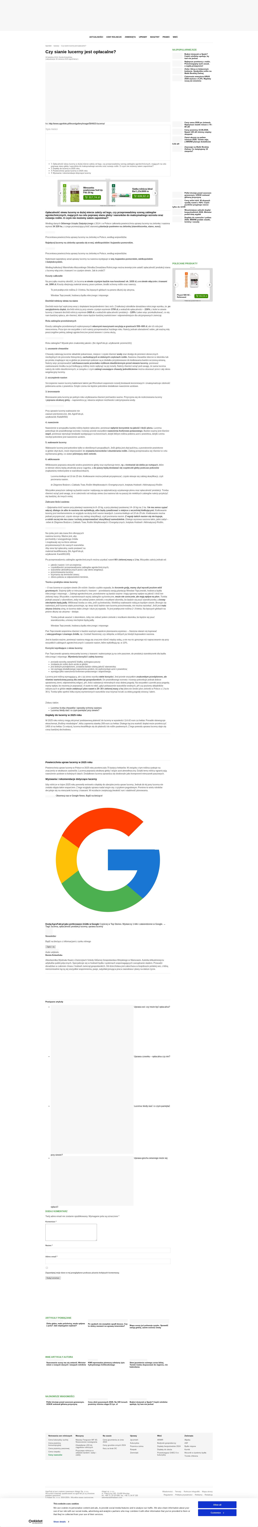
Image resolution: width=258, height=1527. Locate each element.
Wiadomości (167, 1492)
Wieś (175, 37)
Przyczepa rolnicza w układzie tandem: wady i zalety (86, 1452)
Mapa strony (207, 1492)
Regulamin (168, 1495)
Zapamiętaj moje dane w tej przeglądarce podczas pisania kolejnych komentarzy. (82, 1273)
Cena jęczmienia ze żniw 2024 (113, 1441)
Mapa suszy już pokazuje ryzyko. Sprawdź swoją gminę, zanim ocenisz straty (149, 1326)
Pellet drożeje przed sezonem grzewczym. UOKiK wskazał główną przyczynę (65, 1403)
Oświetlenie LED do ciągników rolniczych (84, 1446)
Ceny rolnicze (114, 37)
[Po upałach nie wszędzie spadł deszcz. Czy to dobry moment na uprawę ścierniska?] (108, 1321)
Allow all (217, 1505)
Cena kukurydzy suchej (58, 1440)
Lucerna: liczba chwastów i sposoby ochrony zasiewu (76, 708)
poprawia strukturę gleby (58, 400)
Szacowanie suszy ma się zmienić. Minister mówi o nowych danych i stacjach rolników (66, 1364)
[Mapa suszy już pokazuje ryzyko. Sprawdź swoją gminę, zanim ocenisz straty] (149, 1322)
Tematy (178, 1492)
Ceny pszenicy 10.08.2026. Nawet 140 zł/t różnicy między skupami (197, 132)
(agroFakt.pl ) (73, 59)
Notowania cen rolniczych (60, 1436)
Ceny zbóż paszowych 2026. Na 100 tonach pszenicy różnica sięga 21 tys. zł (108, 1403)
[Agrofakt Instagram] (197, 37)
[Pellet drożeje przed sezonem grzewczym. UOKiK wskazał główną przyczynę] (53, 1399)
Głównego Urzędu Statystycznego (77, 223)
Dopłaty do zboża (164, 1449)
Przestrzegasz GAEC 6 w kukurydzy (168, 1454)
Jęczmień (134, 1440)
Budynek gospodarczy (166, 1443)
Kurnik (187, 1449)
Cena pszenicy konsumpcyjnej (54, 1444)
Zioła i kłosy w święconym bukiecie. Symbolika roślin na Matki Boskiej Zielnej (198, 71)
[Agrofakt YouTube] (204, 37)
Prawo (166, 37)
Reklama (198, 1495)
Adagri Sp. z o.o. (82, 1491)
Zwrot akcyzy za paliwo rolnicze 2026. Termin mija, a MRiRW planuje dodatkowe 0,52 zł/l (191, 140)
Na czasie (107, 1436)
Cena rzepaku (54, 1452)
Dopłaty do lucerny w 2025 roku (66, 168)
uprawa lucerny (95, 926)
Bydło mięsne (190, 1446)
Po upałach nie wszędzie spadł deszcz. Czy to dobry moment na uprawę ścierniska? (108, 1325)
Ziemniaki (134, 1453)
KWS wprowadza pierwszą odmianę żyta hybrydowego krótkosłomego (106, 1364)
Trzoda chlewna (191, 1456)
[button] (210, 37)
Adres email (51, 1257)
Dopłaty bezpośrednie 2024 (169, 1446)
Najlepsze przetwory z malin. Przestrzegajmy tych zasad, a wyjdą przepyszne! (197, 63)
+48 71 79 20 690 (112, 1495)
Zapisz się (50, 947)
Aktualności (96, 37)
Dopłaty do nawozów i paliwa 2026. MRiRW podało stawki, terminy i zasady (197, 219)
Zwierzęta (130, 37)
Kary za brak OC (110, 1448)
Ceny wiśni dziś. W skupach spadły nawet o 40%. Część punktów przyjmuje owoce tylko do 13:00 (191, 203)
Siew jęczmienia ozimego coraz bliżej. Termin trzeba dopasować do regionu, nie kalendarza (149, 1365)
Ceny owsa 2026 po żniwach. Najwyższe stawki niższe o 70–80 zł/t (198, 124)
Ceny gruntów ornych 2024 (114, 1445)
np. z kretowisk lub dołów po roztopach (139, 465)
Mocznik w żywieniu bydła (195, 1453)
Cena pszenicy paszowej (58, 1448)
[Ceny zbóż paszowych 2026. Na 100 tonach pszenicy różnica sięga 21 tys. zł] (98, 1399)
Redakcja (209, 1495)
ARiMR (160, 1440)
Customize (216, 1512)
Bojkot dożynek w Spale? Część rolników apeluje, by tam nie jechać (148, 1403)
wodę (119, 354)
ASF (186, 1443)
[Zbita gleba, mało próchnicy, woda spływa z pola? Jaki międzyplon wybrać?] (54, 1320)
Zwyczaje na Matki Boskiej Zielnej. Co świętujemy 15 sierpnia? (196, 149)
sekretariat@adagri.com (112, 1497)
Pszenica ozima (136, 1446)
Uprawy (143, 37)
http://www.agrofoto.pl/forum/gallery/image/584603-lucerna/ (77, 123)
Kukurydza (134, 1443)
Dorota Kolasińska (65, 57)
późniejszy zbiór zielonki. (85, 454)
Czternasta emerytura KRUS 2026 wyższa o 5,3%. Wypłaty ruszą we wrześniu (197, 78)
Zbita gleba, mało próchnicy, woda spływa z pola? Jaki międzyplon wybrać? (65, 1324)
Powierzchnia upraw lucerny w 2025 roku (70, 171)
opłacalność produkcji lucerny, (73, 926)
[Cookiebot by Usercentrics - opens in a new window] (35, 1522)
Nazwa (49, 1245)
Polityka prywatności (183, 1495)
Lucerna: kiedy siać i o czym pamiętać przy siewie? (75, 710)
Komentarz (50, 1222)
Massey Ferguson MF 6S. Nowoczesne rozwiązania (87, 1441)
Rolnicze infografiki (192, 1492)
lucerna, (55, 926)
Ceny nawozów (55, 1455)
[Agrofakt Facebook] (191, 37)
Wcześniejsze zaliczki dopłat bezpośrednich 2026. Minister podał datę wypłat (198, 212)
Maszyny (154, 37)
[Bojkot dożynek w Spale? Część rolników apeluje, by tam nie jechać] (138, 1399)
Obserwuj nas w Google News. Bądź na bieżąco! (79, 796)
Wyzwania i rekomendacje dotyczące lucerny (72, 173)
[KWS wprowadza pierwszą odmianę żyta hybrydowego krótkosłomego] (93, 1359)
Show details (59, 1522)
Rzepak (133, 1449)
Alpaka (187, 1440)
